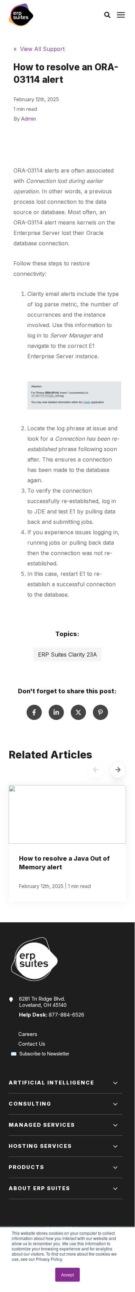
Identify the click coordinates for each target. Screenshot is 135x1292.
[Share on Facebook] (34, 712)
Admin (28, 118)
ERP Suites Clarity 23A (67, 654)
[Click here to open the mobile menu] (121, 15)
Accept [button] (67, 1274)
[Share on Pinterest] (100, 712)
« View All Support (39, 48)
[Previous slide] (95, 770)
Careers (27, 1034)
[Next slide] (117, 770)
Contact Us (31, 1043)
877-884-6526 (66, 1014)
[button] (107, 15)
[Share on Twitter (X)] (78, 712)
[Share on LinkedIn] (56, 712)
